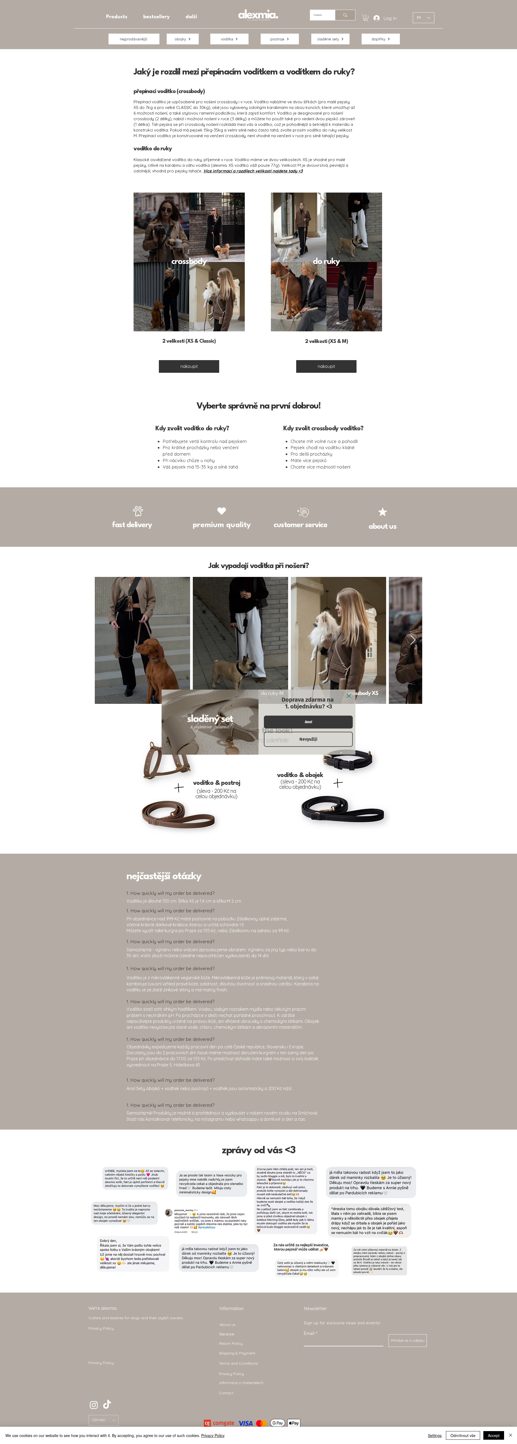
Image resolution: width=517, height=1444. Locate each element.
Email (309, 1333)
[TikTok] (107, 1405)
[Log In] (375, 18)
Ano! (308, 721)
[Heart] (221, 511)
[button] (103, 1420)
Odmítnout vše (463, 1435)
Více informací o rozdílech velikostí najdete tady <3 (253, 170)
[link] (366, 18)
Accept (493, 1435)
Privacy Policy (213, 1435)
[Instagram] (94, 1405)
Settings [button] (435, 1435)
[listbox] (103, 1420)
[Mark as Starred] (382, 512)
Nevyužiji (308, 739)
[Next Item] (413, 640)
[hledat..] (345, 15)
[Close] (349, 695)
